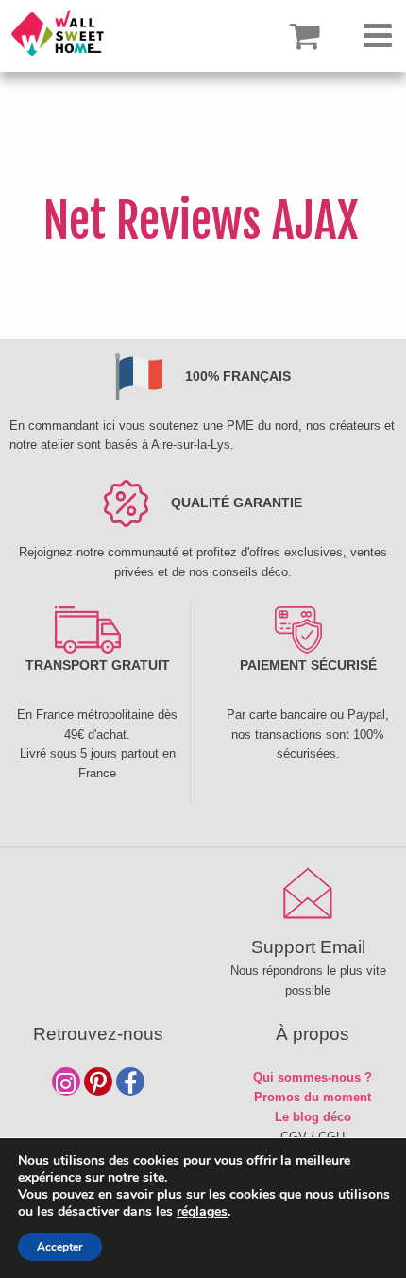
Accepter (60, 1246)
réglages (202, 1211)
